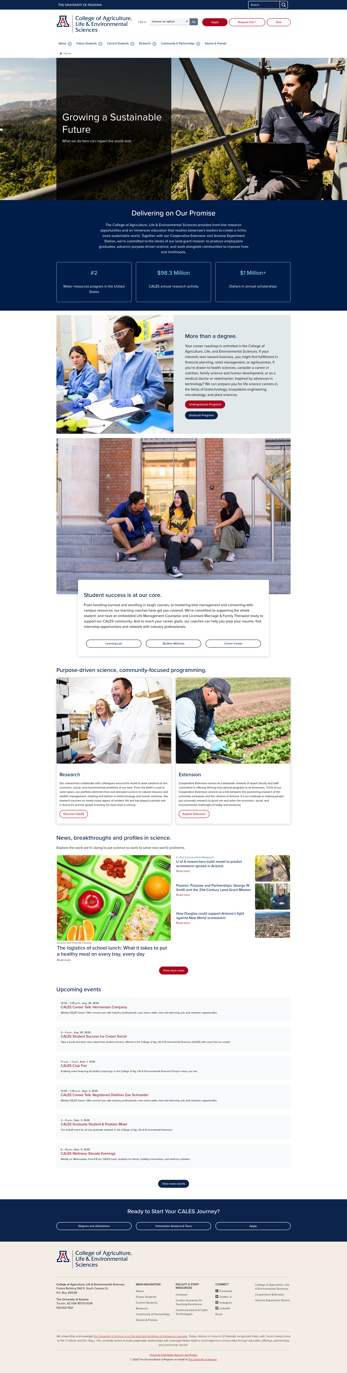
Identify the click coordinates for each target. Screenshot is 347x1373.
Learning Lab (113, 643)
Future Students (86, 44)
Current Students (118, 44)
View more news (173, 970)
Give (279, 22)
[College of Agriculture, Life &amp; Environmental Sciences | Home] (94, 24)
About (62, 44)
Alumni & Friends (215, 44)
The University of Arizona (202, 1359)
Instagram (225, 1303)
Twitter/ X (225, 1297)
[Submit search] (284, 5)
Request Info (246, 22)
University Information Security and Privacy (173, 1355)
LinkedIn (224, 1308)
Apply (215, 22)
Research (145, 44)
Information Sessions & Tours (173, 1226)
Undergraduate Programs (205, 404)
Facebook (225, 1291)
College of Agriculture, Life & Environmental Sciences (272, 1287)
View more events (173, 1184)
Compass (181, 1294)
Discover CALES (73, 814)
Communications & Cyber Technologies (192, 1312)
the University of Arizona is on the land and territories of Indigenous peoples (140, 1336)
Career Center (233, 643)
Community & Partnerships (178, 44)
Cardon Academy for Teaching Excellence (189, 1302)
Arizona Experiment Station (272, 1300)
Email (218, 1314)
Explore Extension (194, 814)
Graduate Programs (201, 415)
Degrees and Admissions (94, 1226)
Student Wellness (173, 643)
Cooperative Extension (269, 1294)
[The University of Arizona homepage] (80, 4)
